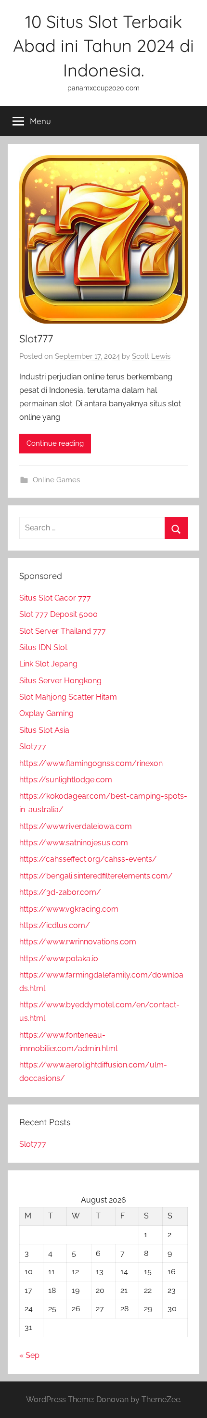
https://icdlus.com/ (54, 925)
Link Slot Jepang (48, 663)
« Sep (29, 1355)
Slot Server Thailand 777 (62, 631)
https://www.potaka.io (58, 958)
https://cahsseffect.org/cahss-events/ (88, 859)
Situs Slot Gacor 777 (55, 597)
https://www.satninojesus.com (73, 842)
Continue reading (55, 443)
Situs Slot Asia (44, 730)
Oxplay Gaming (46, 713)
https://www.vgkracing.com (68, 909)
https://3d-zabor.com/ (60, 892)
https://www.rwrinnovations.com (77, 941)
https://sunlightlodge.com (65, 779)
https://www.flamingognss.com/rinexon (91, 763)
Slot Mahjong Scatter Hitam (68, 697)
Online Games (56, 480)
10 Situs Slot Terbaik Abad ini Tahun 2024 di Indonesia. (103, 46)
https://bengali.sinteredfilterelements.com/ (96, 875)
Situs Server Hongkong (60, 680)
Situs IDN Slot (43, 647)
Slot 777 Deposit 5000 (58, 614)
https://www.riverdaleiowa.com (75, 826)
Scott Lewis (151, 356)
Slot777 (36, 338)
